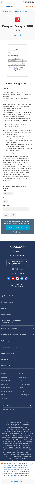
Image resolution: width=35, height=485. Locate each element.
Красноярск (5, 384)
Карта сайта (5, 365)
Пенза (21, 388)
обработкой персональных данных (17, 452)
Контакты (4, 359)
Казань (21, 381)
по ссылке (20, 459)
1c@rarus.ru (18, 232)
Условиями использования (17, 465)
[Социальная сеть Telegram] (21, 278)
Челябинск (4, 398)
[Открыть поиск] (27, 7)
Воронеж (4, 377)
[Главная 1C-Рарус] (15, 7)
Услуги (5, 201)
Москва (3, 373)
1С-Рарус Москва (8, 194)
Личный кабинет (10, 296)
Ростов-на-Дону (6, 391)
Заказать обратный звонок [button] (18, 228)
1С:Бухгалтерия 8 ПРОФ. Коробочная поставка (16, 209)
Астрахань (22, 373)
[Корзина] (30, 7)
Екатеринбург (23, 377)
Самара (3, 395)
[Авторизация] (32, 6)
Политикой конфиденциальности (15, 467)
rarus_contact (19, 273)
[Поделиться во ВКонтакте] (15, 36)
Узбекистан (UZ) (8, 409)
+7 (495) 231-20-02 (28, 2)
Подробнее (23, 475)
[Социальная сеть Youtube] (13, 278)
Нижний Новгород (25, 384)
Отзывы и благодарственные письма (15, 11)
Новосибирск (5, 388)
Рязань (21, 391)
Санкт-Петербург (24, 395)
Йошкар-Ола (5, 381)
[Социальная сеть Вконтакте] (8, 278)
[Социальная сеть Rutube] (17, 278)
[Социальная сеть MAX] (26, 278)
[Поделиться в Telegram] (20, 36)
